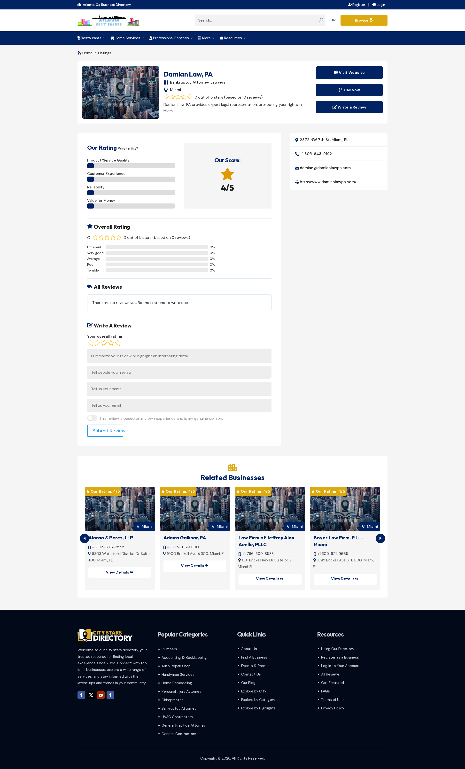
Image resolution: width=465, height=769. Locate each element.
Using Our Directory (337, 648)
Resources (233, 38)
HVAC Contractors (177, 717)
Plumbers (169, 649)
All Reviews (330, 674)
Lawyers (217, 82)
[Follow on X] (91, 695)
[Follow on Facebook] (81, 695)
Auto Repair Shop (176, 666)
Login (381, 4)
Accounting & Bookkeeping (184, 657)
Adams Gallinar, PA (184, 538)
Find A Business (254, 657)
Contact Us (251, 674)
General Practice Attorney (184, 725)
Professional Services (171, 38)
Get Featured (332, 682)
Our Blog (248, 682)
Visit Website (352, 72)
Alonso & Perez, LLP (110, 538)
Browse (364, 20)
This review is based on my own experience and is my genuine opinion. (161, 418)
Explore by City (253, 691)
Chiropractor (172, 700)
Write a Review (352, 107)
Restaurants (92, 38)
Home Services (128, 38)
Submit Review (108, 430)
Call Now (352, 90)
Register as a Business (340, 657)
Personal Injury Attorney (181, 691)
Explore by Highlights (258, 708)
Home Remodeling (177, 683)
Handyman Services (178, 674)
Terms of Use (332, 699)
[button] (380, 538)
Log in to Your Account (340, 665)
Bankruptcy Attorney (189, 82)
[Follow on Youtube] (101, 695)
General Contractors (179, 733)
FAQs (325, 691)
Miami (175, 89)
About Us (249, 648)
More (206, 38)
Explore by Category (258, 699)
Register (358, 4)
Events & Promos (256, 665)
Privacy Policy (332, 708)
